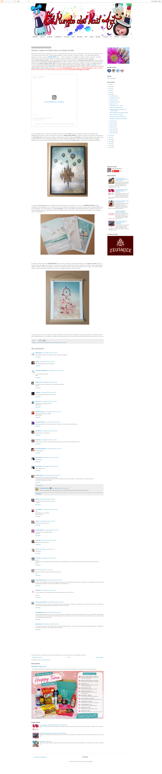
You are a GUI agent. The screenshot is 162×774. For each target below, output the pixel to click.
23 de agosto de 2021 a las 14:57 (49, 401)
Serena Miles (38, 509)
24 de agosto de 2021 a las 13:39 (47, 499)
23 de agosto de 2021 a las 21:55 (49, 439)
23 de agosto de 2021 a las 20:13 (49, 430)
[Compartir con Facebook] (43, 340)
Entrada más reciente (37, 657)
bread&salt (38, 439)
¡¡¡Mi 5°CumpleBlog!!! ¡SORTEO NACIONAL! (120, 212)
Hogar (56, 342)
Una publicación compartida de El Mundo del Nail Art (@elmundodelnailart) (54, 124)
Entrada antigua (99, 657)
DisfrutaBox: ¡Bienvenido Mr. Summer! (118, 118)
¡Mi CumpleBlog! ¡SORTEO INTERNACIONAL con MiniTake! (53, 725)
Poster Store (53, 57)
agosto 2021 (113, 104)
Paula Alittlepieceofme (40, 580)
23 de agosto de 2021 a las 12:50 (48, 392)
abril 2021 (112, 127)
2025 (110, 86)
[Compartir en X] (42, 340)
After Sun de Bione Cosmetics (116, 114)
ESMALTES (49, 36)
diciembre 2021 (113, 96)
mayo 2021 (112, 125)
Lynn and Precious (39, 422)
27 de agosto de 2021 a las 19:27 (45, 569)
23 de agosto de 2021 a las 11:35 (49, 382)
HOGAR (91, 36)
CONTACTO (124, 36)
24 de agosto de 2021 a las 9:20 (54, 448)
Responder (38, 357)
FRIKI (86, 36)
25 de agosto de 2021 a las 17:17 (47, 549)
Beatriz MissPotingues (40, 448)
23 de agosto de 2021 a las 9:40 (47, 361)
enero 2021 (112, 133)
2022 (110, 92)
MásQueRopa (38, 352)
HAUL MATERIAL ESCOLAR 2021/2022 (119, 112)
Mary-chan (38, 558)
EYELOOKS (66, 36)
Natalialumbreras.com (40, 612)
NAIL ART (42, 36)
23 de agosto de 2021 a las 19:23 (52, 422)
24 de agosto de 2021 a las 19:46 (50, 509)
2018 (110, 139)
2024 (110, 88)
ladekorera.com (39, 624)
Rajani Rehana (38, 457)
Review (64, 342)
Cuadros (38, 342)
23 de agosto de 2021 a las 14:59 (53, 411)
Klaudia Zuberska (39, 475)
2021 (110, 94)
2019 (110, 137)
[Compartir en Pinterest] (45, 340)
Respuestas (39, 485)
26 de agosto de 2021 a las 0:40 (48, 558)
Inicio (69, 657)
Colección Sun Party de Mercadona (118, 116)
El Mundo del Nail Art (50, 342)
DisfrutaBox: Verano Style (45, 741)
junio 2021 (112, 123)
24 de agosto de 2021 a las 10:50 (50, 457)
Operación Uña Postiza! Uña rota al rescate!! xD (121, 201)
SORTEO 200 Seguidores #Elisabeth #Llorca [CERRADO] (53, 733)
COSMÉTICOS (58, 36)
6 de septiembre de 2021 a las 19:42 (55, 602)
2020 (110, 135)
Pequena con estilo (40, 411)
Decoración (42, 342)
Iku (36, 569)
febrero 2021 (113, 131)
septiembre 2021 (114, 102)
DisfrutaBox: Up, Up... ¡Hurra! (116, 105)
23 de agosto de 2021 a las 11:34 (55, 370)
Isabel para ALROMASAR (41, 370)
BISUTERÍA (79, 36)
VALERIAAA (38, 430)
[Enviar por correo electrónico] (39, 340)
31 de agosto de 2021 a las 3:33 (48, 590)
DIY (111, 36)
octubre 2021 (113, 100)
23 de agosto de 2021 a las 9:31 (49, 352)
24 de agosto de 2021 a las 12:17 (52, 475)
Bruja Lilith (38, 540)
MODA (73, 36)
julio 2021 (112, 121)
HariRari (37, 499)
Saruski (37, 361)
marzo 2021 (113, 129)
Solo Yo (37, 549)
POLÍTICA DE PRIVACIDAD (40, 757)
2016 (110, 143)
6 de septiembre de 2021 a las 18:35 (60, 488)
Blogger (91, 761)
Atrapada (37, 392)
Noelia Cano (38, 382)
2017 (110, 141)
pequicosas (38, 401)
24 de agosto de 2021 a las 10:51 (50, 466)
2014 (110, 147)
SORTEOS (116, 36)
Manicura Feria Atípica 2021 (116, 107)
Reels (69, 133)
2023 (110, 90)
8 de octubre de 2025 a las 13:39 (51, 624)
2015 (110, 145)
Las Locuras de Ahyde (40, 602)
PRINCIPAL (35, 36)
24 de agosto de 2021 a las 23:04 (47, 521)
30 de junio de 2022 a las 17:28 (54, 612)
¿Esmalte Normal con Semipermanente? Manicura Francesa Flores (121, 179)
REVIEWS (98, 36)
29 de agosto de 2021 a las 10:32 (54, 580)
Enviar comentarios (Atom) (44, 659)
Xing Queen (38, 590)
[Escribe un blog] (40, 340)
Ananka (37, 521)
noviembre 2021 (114, 98)
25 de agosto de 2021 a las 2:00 (51, 530)
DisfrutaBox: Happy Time (38, 666)
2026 (110, 84)
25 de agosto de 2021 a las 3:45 (48, 540)
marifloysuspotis (39, 530)
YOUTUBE (105, 36)
